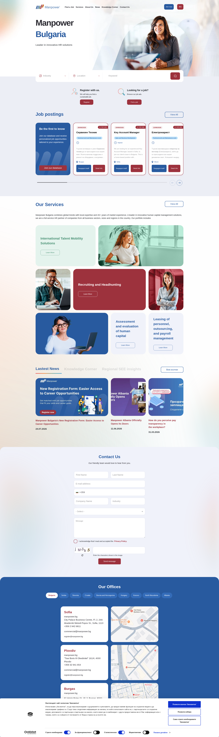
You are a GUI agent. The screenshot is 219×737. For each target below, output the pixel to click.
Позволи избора (184, 712)
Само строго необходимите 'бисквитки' (184, 720)
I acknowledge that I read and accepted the (103, 541)
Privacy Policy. (120, 541)
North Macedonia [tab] (151, 595)
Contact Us (125, 7)
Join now (169, 7)
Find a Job (69, 7)
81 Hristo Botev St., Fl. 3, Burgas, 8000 (83, 698)
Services (79, 7)
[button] (179, 183)
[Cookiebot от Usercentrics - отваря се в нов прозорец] (30, 732)
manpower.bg (70, 616)
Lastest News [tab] (47, 369)
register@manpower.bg (73, 637)
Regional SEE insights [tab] (121, 369)
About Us (89, 7)
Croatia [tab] (87, 595)
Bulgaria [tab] (51, 595)
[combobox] (77, 492)
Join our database (53, 168)
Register (87, 102)
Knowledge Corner (110, 7)
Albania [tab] (167, 595)
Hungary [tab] (124, 595)
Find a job (134, 102)
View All (174, 114)
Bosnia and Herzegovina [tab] (105, 595)
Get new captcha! (82, 555)
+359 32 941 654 (72, 665)
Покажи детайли (160, 732)
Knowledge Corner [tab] (80, 369)
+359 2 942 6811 (72, 626)
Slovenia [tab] (75, 595)
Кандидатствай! (83, 168)
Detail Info (99, 168)
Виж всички (172, 369)
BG (180, 7)
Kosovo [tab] (136, 595)
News (97, 7)
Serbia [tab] (63, 595)
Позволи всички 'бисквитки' (184, 704)
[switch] (96, 732)
